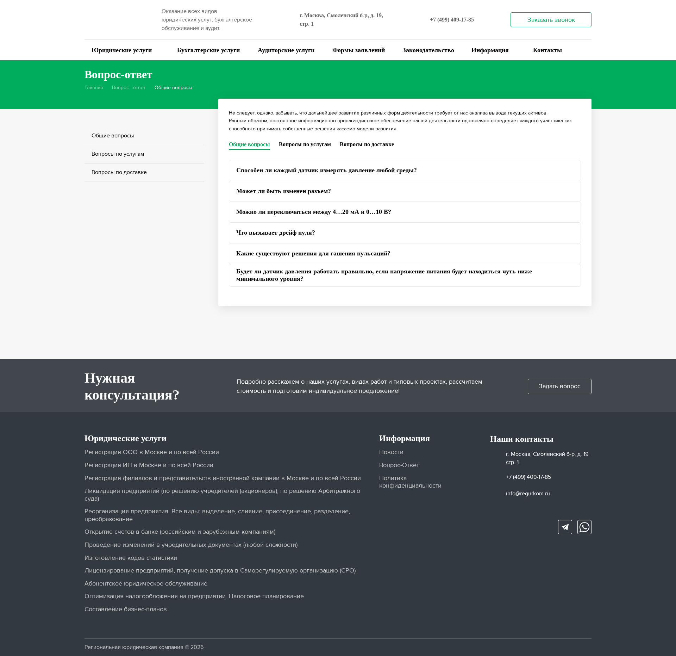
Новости (391, 452)
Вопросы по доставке (119, 172)
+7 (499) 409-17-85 (452, 20)
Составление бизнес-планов (125, 609)
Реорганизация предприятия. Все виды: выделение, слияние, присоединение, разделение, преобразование (217, 515)
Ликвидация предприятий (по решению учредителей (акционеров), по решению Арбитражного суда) (222, 494)
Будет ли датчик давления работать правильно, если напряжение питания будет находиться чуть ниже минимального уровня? (384, 275)
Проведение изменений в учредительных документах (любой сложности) (191, 545)
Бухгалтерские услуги (208, 50)
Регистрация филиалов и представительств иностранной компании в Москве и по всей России (222, 478)
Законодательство (428, 50)
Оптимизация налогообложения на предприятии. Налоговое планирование (194, 596)
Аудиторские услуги (286, 50)
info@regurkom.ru (528, 493)
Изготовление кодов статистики (130, 558)
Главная (93, 88)
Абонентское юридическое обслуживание (145, 583)
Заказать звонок (551, 20)
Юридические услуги (122, 50)
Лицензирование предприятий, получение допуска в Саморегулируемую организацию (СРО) (220, 570)
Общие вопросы (113, 135)
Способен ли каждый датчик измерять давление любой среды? (326, 170)
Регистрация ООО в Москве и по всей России (151, 452)
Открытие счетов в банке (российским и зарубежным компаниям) (179, 532)
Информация (490, 50)
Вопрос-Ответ (399, 465)
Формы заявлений (358, 50)
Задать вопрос (560, 386)
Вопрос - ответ (129, 88)
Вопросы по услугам (118, 153)
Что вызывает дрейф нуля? (275, 232)
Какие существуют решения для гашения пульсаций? (313, 253)
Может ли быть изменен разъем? (283, 190)
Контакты (547, 50)
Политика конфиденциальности (410, 482)
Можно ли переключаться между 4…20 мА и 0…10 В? (313, 211)
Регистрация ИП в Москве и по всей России (148, 465)
